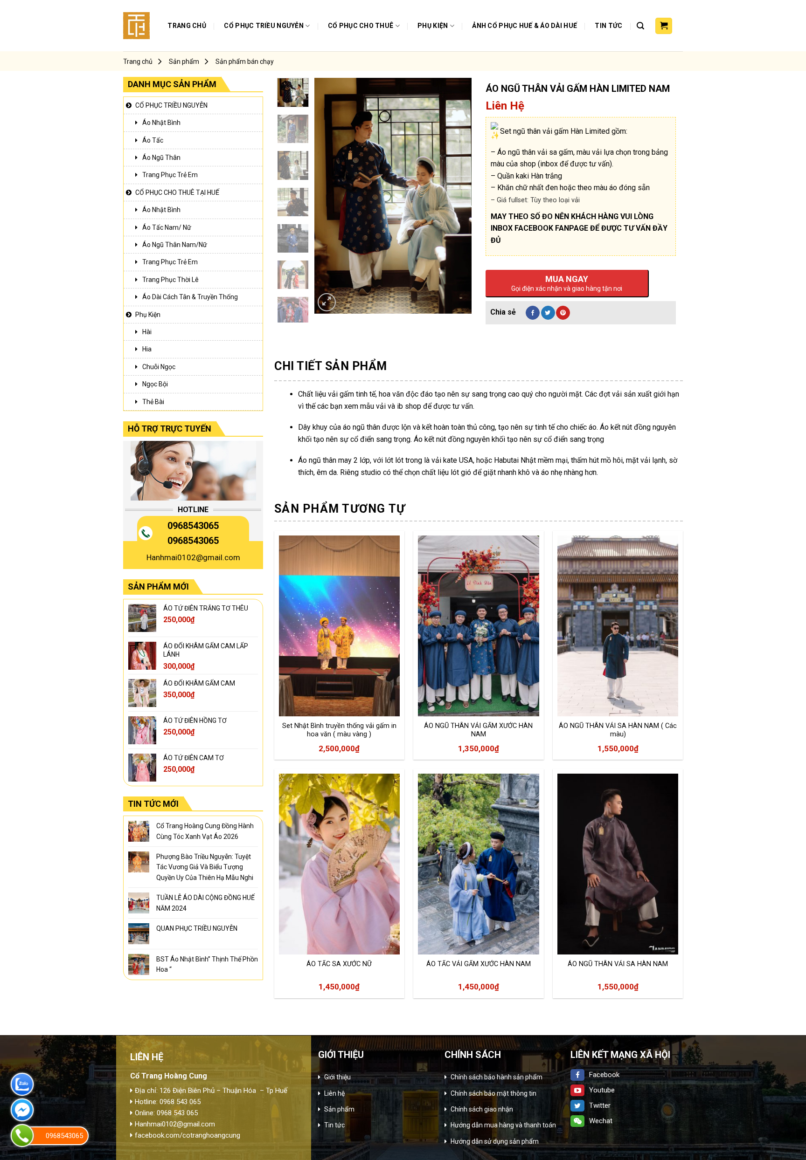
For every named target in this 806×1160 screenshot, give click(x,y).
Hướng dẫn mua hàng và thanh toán (503, 1125)
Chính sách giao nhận (482, 1109)
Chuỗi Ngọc (158, 367)
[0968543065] (22, 1135)
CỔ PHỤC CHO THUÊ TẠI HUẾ (177, 192)
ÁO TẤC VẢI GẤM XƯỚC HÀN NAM (478, 964)
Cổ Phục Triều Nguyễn (264, 25)
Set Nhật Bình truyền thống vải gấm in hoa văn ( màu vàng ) (339, 730)
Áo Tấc (152, 140)
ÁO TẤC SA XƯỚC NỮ (339, 964)
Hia (147, 349)
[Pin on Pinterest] (563, 313)
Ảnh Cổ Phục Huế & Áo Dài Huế (524, 25)
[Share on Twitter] (548, 313)
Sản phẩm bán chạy (244, 61)
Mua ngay (303, 696)
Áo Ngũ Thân (161, 157)
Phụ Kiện (432, 25)
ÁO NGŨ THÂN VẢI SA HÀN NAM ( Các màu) (618, 730)
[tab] (330, 366)
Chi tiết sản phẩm (330, 366)
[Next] (456, 195)
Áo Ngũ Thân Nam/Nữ (174, 244)
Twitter (600, 1105)
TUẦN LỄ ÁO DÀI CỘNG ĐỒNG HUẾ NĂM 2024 (205, 903)
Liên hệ (334, 1093)
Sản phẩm (184, 61)
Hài (147, 332)
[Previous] (329, 195)
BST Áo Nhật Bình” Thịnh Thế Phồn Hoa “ (207, 964)
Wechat (600, 1121)
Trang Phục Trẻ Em (170, 174)
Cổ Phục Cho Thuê (360, 25)
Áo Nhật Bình (161, 122)
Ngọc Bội (155, 384)
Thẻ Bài (153, 401)
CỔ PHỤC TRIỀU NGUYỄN (171, 105)
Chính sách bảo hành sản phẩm (496, 1077)
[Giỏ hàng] (663, 26)
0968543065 (193, 525)
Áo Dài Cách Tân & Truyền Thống (190, 297)
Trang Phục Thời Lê (170, 279)
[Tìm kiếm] (640, 26)
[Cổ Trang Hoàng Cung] (136, 25)
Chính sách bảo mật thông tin (493, 1093)
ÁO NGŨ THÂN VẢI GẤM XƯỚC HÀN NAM (478, 730)
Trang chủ (186, 25)
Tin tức (608, 25)
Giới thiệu (337, 1077)
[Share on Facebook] (533, 313)
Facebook (604, 1075)
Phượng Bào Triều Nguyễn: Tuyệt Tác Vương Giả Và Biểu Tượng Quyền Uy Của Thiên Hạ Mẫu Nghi (204, 867)
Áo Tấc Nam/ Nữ (166, 227)
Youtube (602, 1090)
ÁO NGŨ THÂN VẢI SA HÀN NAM (618, 964)
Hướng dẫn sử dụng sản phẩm (495, 1141)
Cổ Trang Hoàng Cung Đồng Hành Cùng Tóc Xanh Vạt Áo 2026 (205, 831)
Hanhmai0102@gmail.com (193, 557)
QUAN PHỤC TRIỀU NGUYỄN (196, 928)
